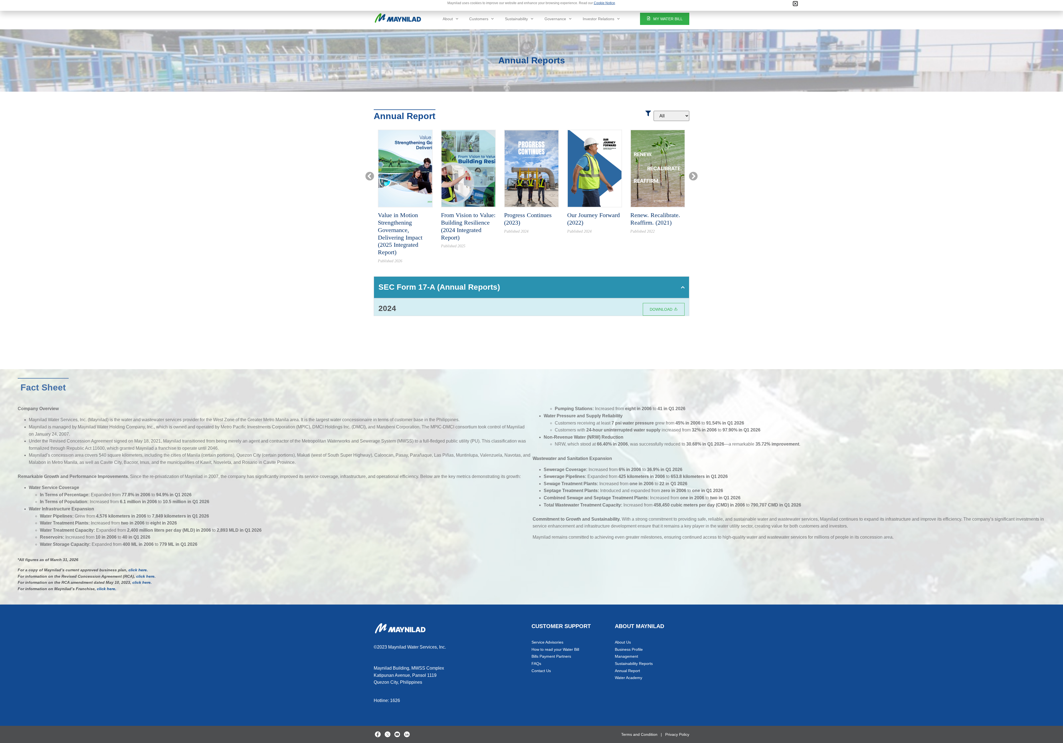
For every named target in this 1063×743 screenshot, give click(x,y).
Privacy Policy (677, 734)
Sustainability (516, 19)
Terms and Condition (639, 734)
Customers (478, 19)
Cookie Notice (604, 3)
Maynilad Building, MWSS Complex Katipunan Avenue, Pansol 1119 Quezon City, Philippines (409, 675)
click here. (138, 570)
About (448, 19)
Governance (555, 19)
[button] (795, 4)
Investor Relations (598, 19)
